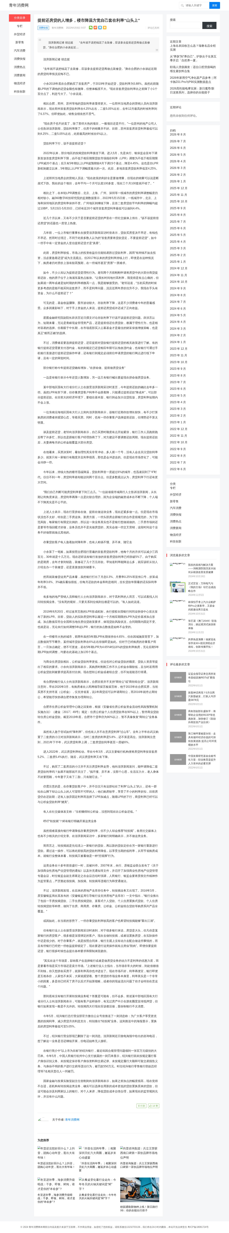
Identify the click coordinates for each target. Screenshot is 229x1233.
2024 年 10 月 (178, 281)
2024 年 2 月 (178, 335)
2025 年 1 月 (178, 261)
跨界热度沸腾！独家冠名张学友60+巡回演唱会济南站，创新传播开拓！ (202, 643)
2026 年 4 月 (178, 161)
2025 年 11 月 (178, 194)
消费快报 (19, 58)
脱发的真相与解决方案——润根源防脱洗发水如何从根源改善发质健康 (202, 568)
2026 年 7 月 (178, 141)
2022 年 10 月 (178, 442)
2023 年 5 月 (178, 395)
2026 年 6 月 (178, 147)
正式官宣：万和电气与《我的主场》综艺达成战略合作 (202, 587)
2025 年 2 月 (178, 255)
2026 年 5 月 (178, 154)
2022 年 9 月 (178, 449)
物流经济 (19, 83)
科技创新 (19, 91)
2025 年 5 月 (178, 234)
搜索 (214, 5)
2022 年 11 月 (178, 435)
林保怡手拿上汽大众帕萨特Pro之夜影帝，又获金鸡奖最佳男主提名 (202, 606)
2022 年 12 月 (178, 429)
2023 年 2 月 (178, 415)
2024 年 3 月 (178, 328)
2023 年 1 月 (178, 422)
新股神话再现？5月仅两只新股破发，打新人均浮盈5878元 (202, 696)
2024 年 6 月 (178, 308)
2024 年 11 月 (178, 275)
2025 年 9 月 (178, 208)
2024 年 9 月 (178, 288)
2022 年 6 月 (178, 469)
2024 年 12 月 (178, 268)
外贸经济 (19, 34)
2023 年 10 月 (178, 362)
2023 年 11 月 (178, 355)
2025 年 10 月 (178, 201)
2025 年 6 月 (178, 228)
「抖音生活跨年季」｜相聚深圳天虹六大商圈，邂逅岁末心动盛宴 (97, 1167)
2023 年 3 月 (178, 408)
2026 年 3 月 (178, 167)
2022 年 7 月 (178, 462)
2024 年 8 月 (178, 295)
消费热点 (19, 67)
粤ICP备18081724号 (198, 1227)
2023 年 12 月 (178, 348)
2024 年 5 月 (178, 315)
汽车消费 (19, 50)
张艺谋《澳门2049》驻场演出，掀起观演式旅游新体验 (202, 624)
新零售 (19, 42)
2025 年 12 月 (178, 188)
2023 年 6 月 (178, 388)
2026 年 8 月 (178, 134)
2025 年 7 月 (178, 221)
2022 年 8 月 (178, 455)
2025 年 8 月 (178, 214)
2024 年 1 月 (178, 342)
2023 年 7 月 (178, 382)
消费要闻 (19, 75)
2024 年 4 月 (178, 321)
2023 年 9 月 (178, 368)
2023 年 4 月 (178, 402)
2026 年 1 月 (178, 181)
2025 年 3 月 (178, 248)
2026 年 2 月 (178, 174)
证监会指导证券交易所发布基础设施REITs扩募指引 (202, 677)
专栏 (20, 26)
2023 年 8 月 (178, 375)
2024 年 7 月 (178, 301)
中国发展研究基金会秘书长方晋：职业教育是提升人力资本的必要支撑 (202, 759)
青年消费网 (19, 5)
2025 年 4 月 (178, 241)
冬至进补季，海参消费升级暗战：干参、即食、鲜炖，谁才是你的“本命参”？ (56, 1198)
